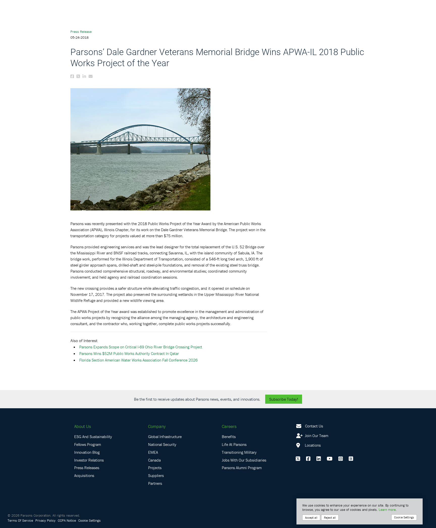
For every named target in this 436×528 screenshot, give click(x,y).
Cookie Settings (89, 520)
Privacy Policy (45, 520)
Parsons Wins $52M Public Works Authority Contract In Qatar (129, 353)
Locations (312, 445)
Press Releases (86, 467)
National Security (162, 444)
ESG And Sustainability (93, 436)
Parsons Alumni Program (242, 467)
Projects (154, 467)
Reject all (330, 517)
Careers (229, 426)
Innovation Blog (87, 452)
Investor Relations (89, 460)
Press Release (81, 31)
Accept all (311, 517)
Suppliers (156, 475)
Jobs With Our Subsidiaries (244, 460)
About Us (82, 426)
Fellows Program (87, 444)
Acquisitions (84, 475)
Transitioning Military (239, 452)
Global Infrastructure (165, 436)
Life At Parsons (234, 444)
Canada (154, 460)
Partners (155, 483)
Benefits (229, 436)
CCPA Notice (67, 520)
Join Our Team (316, 435)
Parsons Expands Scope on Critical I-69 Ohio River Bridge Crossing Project (140, 346)
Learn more (387, 509)
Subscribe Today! (283, 399)
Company (157, 426)
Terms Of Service (20, 520)
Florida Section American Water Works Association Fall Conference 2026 (138, 360)
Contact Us (314, 425)
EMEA (153, 452)
